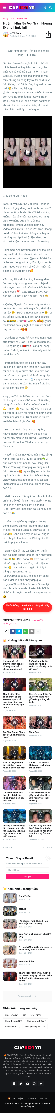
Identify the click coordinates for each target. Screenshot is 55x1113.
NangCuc (34, 732)
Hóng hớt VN (21, 18)
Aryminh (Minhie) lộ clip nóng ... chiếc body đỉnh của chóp (35, 948)
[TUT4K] (10, 911)
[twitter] (20, 1083)
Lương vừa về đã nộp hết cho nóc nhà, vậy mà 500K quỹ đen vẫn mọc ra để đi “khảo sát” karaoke (14, 830)
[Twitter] (19, 631)
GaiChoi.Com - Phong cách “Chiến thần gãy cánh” (14, 735)
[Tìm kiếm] (51, 7)
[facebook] (14, 1083)
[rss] (41, 1083)
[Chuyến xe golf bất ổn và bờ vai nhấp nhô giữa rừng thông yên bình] (40, 684)
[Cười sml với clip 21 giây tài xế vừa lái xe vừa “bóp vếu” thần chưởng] (40, 783)
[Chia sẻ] (49, 34)
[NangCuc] (40, 722)
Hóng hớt (11, 1015)
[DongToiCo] (10, 898)
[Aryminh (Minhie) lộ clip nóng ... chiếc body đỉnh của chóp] (10, 950)
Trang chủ (7, 18)
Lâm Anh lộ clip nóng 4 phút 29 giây (35, 935)
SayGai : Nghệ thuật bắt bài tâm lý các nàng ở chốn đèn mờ (13, 765)
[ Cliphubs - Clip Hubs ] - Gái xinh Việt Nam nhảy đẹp (33, 922)
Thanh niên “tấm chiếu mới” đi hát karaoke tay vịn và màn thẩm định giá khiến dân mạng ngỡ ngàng (13, 700)
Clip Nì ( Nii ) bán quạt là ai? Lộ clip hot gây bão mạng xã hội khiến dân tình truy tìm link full (40, 830)
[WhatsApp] (25, 631)
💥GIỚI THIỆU (15, 1098)
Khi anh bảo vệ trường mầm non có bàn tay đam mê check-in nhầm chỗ (13, 665)
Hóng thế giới (13, 1021)
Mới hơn (8, 847)
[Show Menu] (4, 7)
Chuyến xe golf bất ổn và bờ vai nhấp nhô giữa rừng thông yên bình (40, 698)
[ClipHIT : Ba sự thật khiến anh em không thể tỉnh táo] (40, 753)
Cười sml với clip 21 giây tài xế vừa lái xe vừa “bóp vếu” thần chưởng (39, 796)
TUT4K (22, 909)
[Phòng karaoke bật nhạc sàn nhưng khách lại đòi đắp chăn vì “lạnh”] (40, 651)
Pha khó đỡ (12, 1026)
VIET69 (43, 1098)
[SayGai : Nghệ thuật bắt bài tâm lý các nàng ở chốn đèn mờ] (14, 753)
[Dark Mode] (45, 7)
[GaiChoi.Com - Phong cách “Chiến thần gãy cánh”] (14, 722)
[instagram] (34, 1083)
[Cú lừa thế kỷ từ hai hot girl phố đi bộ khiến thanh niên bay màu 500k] (14, 783)
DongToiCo (25, 896)
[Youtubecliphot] (10, 963)
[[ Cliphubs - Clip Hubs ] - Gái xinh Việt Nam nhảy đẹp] (10, 924)
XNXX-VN (31, 1098)
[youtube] (27, 1083)
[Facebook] (13, 631)
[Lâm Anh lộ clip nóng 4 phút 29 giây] (10, 937)
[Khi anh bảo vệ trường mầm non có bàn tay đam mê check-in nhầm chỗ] (14, 651)
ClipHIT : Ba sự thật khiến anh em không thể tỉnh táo (39, 765)
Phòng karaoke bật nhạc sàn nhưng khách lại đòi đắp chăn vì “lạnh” (40, 665)
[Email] (31, 631)
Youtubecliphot (26, 961)
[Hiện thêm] (38, 631)
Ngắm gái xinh (9, 623)
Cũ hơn (46, 847)
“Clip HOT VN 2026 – (15, 1103)
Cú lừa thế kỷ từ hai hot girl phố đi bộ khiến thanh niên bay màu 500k (13, 796)
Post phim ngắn (35, 1026)
